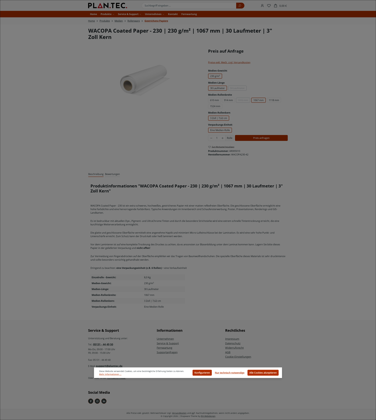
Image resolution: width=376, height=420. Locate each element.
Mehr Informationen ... (110, 374)
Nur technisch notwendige (229, 372)
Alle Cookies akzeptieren (263, 372)
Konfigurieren (202, 372)
